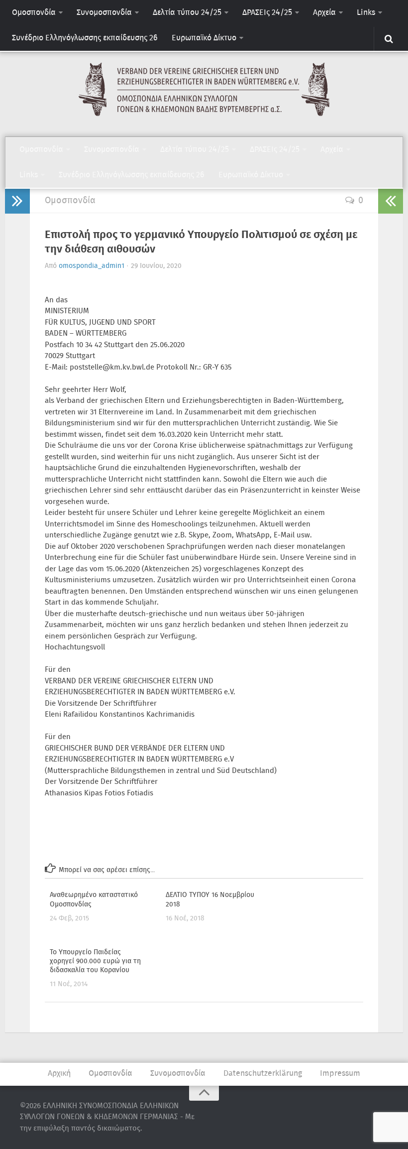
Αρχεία (324, 12)
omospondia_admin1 (91, 265)
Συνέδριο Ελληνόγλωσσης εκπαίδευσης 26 (85, 38)
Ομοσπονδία (34, 12)
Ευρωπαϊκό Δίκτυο (204, 38)
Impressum (340, 1073)
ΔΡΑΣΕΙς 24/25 (267, 12)
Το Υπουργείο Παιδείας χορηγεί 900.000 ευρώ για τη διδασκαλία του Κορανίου (95, 961)
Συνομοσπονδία (104, 12)
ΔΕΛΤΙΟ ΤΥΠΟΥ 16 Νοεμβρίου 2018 (210, 899)
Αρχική (59, 1073)
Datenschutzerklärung (262, 1073)
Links (366, 12)
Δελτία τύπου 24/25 (187, 12)
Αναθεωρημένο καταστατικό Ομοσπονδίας (94, 899)
